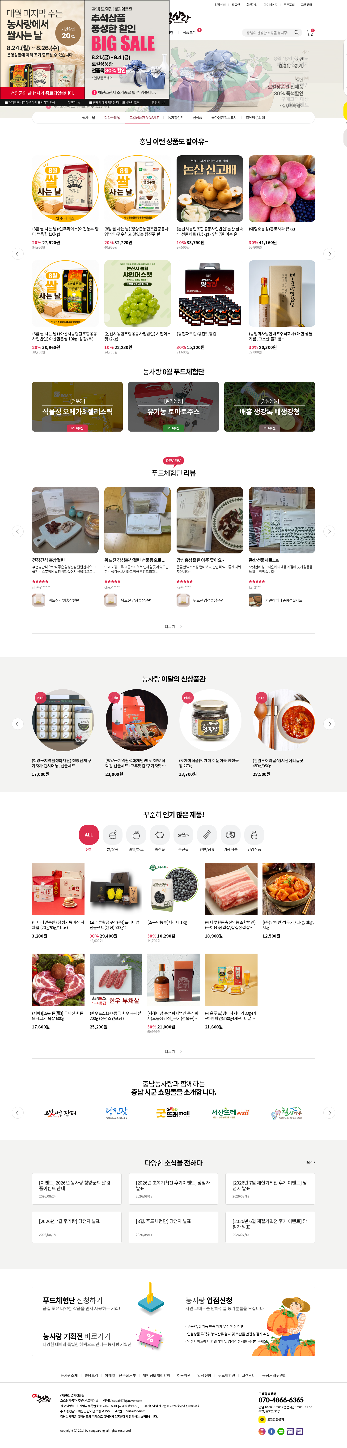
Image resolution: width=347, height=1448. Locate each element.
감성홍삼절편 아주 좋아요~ (128, 560)
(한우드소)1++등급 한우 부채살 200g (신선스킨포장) (115, 1016)
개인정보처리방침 (156, 1375)
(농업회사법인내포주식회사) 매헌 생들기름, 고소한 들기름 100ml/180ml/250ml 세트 (208, 336)
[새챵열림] (60, 1113)
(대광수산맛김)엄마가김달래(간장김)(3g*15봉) (279, 336)
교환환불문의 (275, 1419)
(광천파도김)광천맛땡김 (124, 333)
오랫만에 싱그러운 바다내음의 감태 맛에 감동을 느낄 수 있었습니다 (208, 569)
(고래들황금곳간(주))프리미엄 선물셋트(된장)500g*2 (115, 925)
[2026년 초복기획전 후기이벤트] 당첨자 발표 (173, 1188)
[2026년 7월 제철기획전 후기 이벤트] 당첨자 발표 (270, 1188)
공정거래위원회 (274, 1375)
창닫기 (72, 102)
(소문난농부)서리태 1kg (167, 922)
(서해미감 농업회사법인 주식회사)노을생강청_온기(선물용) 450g (173, 1016)
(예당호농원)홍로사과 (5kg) (200, 229)
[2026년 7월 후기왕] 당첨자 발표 (69, 1227)
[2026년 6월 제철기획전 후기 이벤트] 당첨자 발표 (270, 1227)
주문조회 (289, 4)
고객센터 (306, 4)
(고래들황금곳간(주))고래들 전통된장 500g (279, 231)
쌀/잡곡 (112, 849)
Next (329, 254)
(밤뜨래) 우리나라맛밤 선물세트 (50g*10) (279, 763)
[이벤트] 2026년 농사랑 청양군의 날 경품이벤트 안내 (75, 1188)
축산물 (160, 849)
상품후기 (189, 32)
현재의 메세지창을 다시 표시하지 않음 (31, 102)
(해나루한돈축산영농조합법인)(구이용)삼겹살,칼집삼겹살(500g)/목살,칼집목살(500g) (230, 925)
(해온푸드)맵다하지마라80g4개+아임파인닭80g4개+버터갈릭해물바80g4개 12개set (231, 1016)
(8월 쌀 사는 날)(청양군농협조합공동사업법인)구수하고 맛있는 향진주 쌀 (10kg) (64, 231)
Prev (18, 254)
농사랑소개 (69, 1375)
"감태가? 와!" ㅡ (264, 560)
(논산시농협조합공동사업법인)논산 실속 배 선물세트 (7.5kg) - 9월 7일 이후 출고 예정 (137, 231)
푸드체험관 (226, 1375)
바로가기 (102, 1303)
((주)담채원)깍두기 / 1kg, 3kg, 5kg (288, 925)
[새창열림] (263, 1431)
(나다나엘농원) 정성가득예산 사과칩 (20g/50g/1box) (58, 925)
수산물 (183, 849)
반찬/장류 (207, 849)
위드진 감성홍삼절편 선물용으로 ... (62, 560)
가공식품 (231, 849)
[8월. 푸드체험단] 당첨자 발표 (163, 1227)
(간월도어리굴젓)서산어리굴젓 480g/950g (204, 763)
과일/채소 (136, 849)
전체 (88, 849)
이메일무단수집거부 (120, 1375)
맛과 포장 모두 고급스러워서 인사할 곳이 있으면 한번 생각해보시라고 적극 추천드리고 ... (64, 569)
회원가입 (252, 4)
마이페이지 (270, 4)
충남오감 (91, 1375)
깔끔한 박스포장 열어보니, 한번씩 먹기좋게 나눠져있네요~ (136, 569)
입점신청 (220, 4)
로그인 (236, 4)
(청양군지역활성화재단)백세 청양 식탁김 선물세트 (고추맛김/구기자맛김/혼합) (62, 763)
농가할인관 (173, 79)
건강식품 (254, 849)
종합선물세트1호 (192, 560)
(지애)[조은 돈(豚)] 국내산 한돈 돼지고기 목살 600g (57, 1016)
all (107, 1430)
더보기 (308, 1162)
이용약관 (184, 1375)
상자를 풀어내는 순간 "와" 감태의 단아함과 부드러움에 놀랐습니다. (282, 569)
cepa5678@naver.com (127, 1400)
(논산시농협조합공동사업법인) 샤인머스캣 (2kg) (65, 336)
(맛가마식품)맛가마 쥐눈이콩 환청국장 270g (135, 763)
